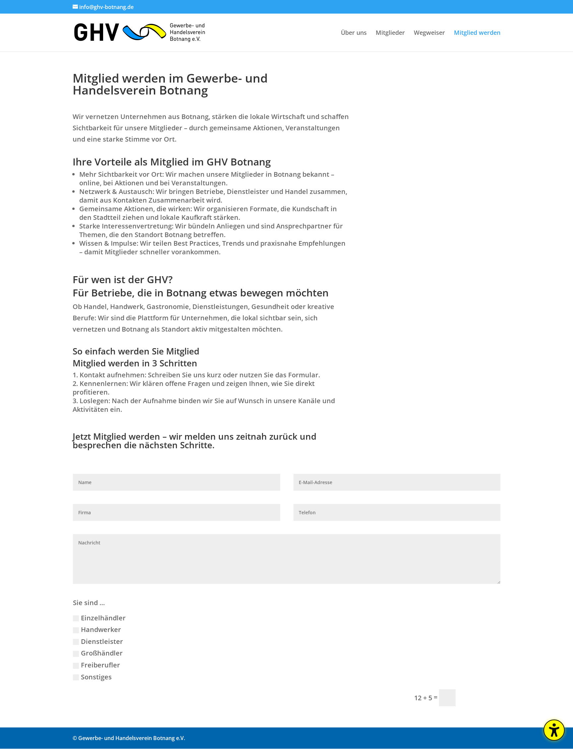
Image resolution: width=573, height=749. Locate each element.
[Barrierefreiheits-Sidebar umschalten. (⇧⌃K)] (554, 730)
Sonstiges (96, 676)
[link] (139, 31)
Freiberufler (100, 664)
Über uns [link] (354, 33)
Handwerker (101, 629)
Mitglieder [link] (390, 33)
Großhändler (102, 653)
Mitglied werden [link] (477, 33)
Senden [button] (481, 697)
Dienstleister (102, 641)
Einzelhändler (103, 617)
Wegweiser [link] (429, 33)
